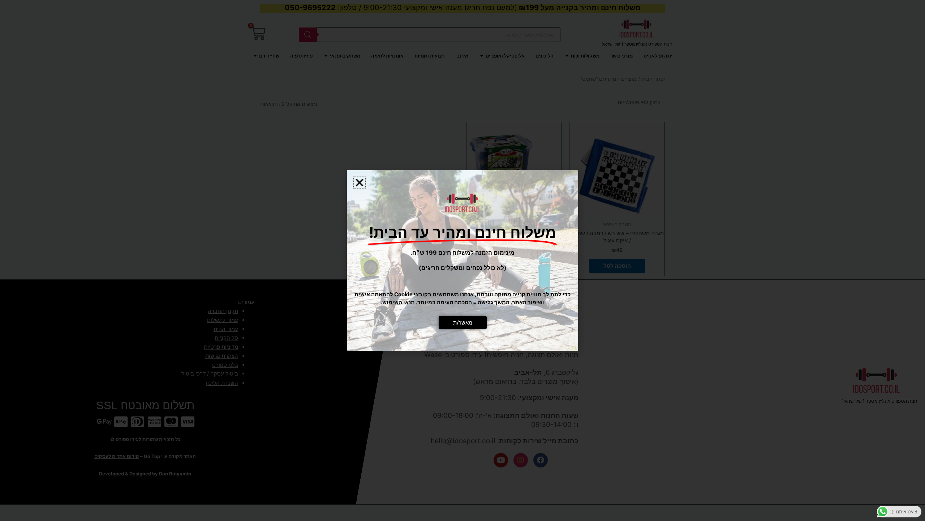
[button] (359, 182)
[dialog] (462, 260)
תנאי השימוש (398, 302)
